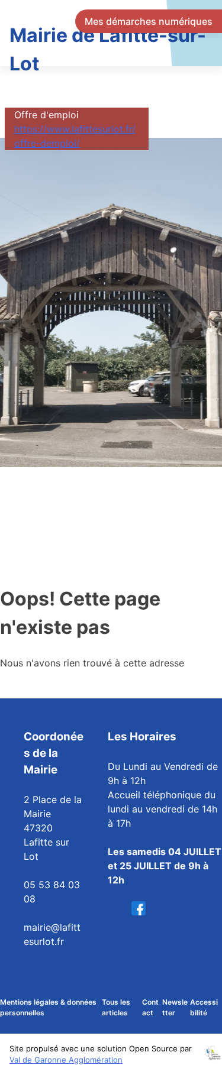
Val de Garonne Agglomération (66, 1059)
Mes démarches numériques (149, 21)
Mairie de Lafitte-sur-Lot (107, 49)
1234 (142, 908)
